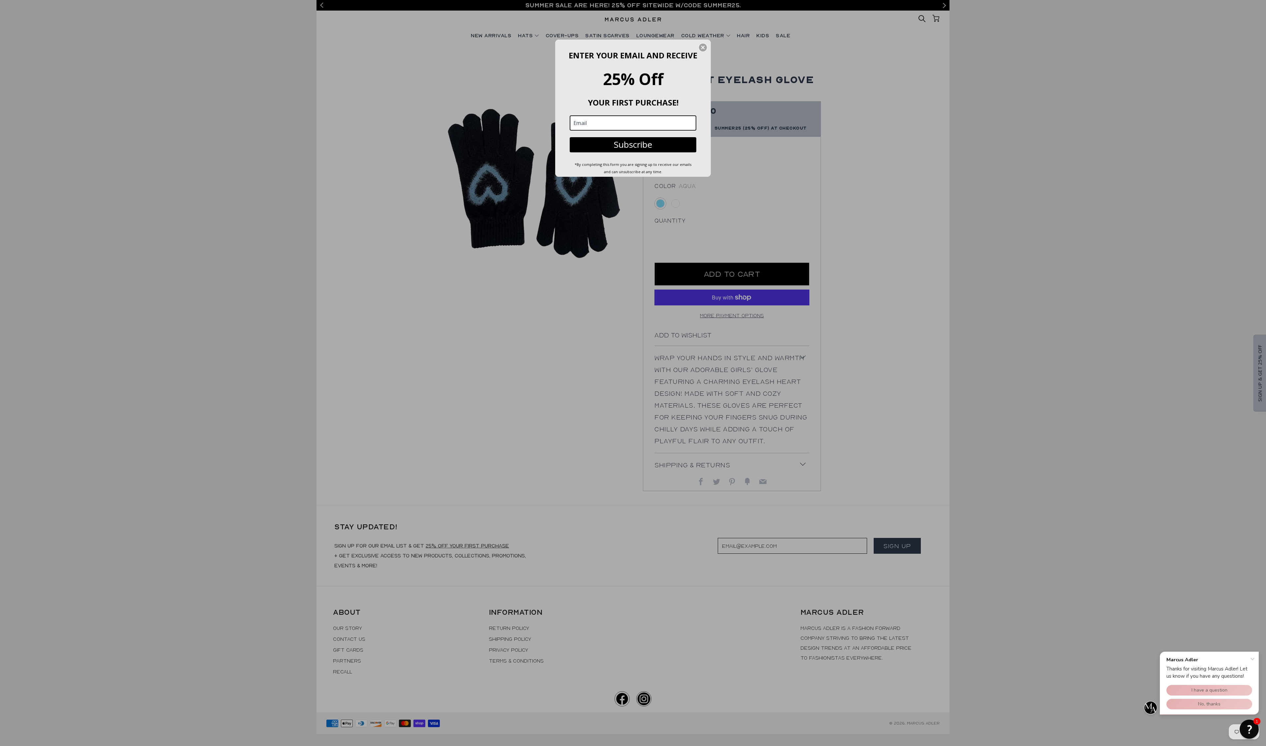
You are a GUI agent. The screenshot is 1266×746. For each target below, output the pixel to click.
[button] (1249, 729)
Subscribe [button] (633, 144)
